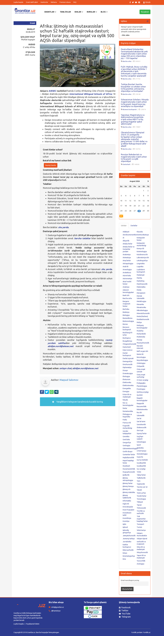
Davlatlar (134, 226)
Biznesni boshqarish (130, 109)
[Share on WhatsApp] (51, 392)
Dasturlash (126, 164)
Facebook (126, 607)
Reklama (54, 2)
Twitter (124, 610)
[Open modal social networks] (56, 392)
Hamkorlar (44, 2)
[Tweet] (47, 392)
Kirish (148, 2)
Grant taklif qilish (32, 2)
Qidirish (146, 12)
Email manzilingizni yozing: (130, 580)
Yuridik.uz (146, 632)
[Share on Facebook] (42, 392)
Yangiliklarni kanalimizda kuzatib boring (79, 401)
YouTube (126, 613)
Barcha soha (127, 61)
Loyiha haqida (18, 2)
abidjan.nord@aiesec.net (60, 346)
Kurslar (91, 12)
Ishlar (78, 12)
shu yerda (106, 269)
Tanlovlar (65, 12)
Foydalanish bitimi (32, 624)
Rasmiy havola (50, 165)
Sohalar (124, 226)
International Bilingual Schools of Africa (90, 94)
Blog (103, 12)
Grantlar (49, 12)
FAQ (74, 2)
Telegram (126, 616)
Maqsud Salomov (69, 379)
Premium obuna (65, 2)
